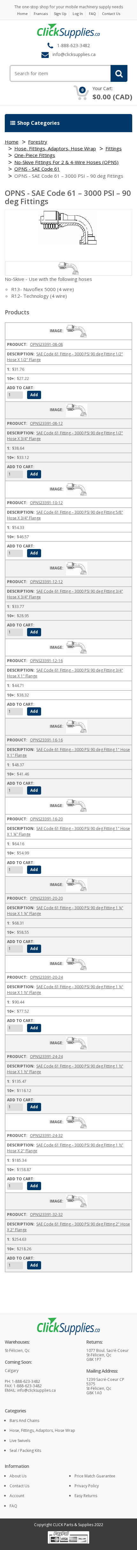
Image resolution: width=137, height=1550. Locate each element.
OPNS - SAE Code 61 (37, 169)
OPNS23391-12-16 (46, 660)
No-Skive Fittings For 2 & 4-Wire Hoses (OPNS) (66, 162)
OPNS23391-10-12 (46, 502)
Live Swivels (20, 1440)
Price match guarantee (95, 1476)
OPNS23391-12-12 (46, 581)
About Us (18, 1476)
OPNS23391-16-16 (46, 740)
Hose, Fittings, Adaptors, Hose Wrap (55, 148)
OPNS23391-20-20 (46, 898)
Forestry (37, 142)
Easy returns (86, 1495)
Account (17, 1495)
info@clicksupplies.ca (74, 54)
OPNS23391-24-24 (46, 1056)
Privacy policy (87, 1486)
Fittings (113, 148)
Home (22, 13)
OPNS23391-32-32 (46, 1214)
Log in (78, 13)
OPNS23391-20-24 (46, 977)
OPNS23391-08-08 (46, 344)
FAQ (92, 13)
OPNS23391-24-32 (46, 1135)
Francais (41, 13)
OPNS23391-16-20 (46, 819)
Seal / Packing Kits (25, 1450)
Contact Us (111, 13)
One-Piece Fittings (34, 155)
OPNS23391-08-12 (46, 423)
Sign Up (60, 13)
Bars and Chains (24, 1420)
